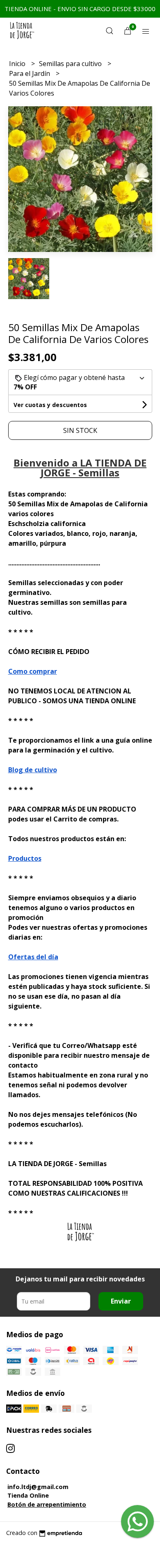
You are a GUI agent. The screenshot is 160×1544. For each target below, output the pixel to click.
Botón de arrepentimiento (46, 1504)
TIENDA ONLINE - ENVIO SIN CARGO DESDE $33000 (80, 9)
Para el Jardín (30, 73)
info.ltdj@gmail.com (38, 1487)
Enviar (121, 1301)
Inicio (18, 63)
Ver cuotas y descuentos (50, 405)
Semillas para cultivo (71, 63)
